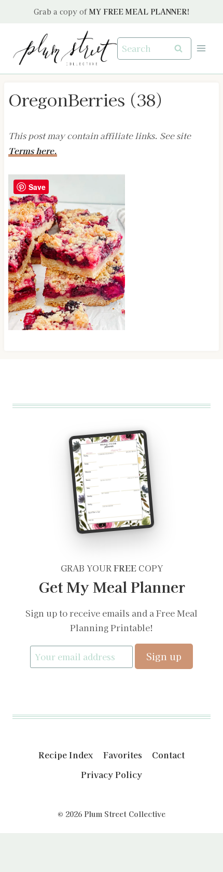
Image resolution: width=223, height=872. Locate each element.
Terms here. (32, 150)
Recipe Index (65, 754)
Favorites (122, 754)
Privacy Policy (111, 774)
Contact (168, 754)
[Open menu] (201, 48)
